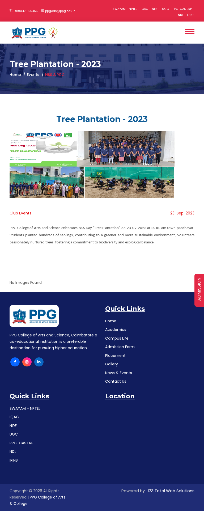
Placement (115, 355)
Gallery (111, 364)
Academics (115, 329)
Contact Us (115, 381)
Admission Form (120, 346)
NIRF (155, 9)
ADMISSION (199, 289)
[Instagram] (27, 362)
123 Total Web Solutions (171, 490)
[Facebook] (15, 362)
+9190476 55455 (25, 11)
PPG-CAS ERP (182, 9)
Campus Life (117, 338)
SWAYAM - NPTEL (125, 9)
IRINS (190, 15)
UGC (165, 9)
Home (15, 74)
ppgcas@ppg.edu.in (59, 11)
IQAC (144, 9)
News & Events (118, 372)
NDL (180, 15)
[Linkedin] (39, 362)
